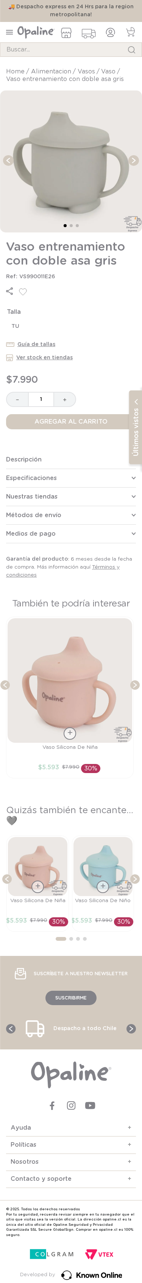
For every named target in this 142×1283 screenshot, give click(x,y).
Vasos (86, 72)
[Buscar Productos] (132, 49)
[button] (9, 291)
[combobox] (71, 49)
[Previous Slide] (5, 685)
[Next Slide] (135, 685)
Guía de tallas (36, 344)
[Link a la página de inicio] (16, 71)
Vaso (108, 72)
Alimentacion (51, 72)
